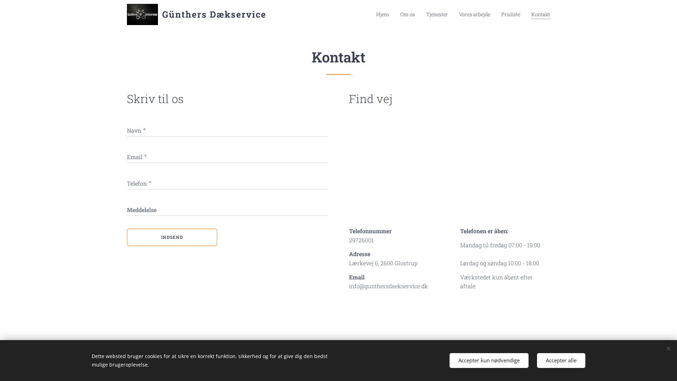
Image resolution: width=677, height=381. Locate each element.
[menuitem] (384, 14)
